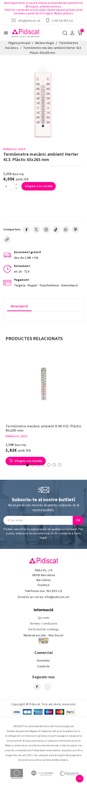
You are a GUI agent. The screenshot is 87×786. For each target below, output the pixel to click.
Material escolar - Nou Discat (43, 635)
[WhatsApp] (66, 229)
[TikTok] (56, 229)
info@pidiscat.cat (29, 21)
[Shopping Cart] (79, 32)
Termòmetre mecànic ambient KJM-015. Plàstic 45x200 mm (43, 428)
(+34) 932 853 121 (62, 21)
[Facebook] (26, 229)
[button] (27, 464)
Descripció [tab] (19, 306)
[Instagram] (46, 229)
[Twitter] (36, 229)
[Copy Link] (7, 239)
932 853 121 (54, 591)
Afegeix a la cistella (38, 186)
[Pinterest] (75, 229)
